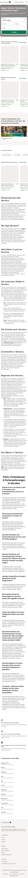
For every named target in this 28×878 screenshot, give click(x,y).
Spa (4, 302)
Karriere (3, 837)
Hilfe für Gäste (5, 848)
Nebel (2, 467)
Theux (5, 320)
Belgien (23, 228)
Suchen (14, 32)
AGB (10, 873)
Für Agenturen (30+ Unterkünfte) (8, 863)
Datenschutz (15, 873)
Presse (3, 852)
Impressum (5, 873)
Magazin (3, 841)
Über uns (3, 839)
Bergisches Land (8, 408)
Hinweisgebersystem (14, 875)
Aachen (12, 342)
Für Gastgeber (5, 861)
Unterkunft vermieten (19, 2)
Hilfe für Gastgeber (6, 850)
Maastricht (6, 342)
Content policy (22, 873)
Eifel (5, 398)
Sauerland (6, 439)
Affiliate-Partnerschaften (7, 854)
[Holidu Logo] (6, 2)
